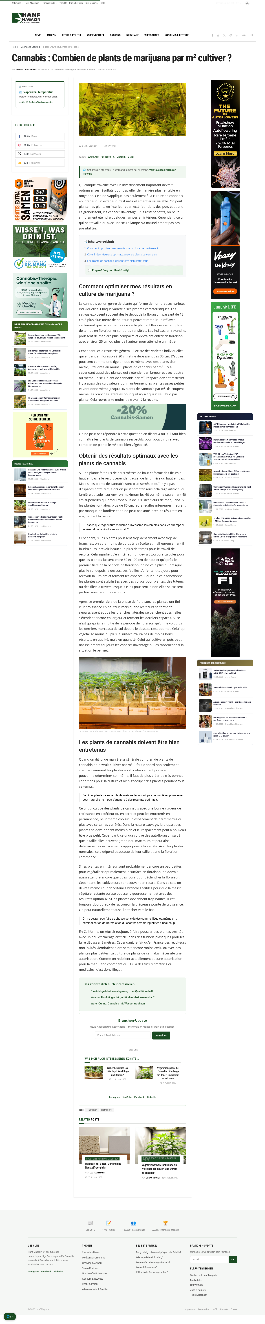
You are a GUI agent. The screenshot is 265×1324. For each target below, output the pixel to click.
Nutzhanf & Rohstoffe (94, 1273)
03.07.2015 (47, 69)
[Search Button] (252, 35)
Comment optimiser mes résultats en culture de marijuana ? (122, 248)
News (38, 35)
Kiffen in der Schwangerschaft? (152, 1272)
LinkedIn (121, 156)
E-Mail (131, 156)
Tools (102, 3)
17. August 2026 (94, 1177)
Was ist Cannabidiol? (146, 1267)
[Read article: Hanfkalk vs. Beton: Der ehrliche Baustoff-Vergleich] (104, 1145)
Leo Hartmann (97, 1173)
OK (233, 1259)
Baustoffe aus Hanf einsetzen (102, 1159)
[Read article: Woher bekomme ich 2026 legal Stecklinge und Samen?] (94, 1072)
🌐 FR (9, 1316)
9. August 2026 (169, 1083)
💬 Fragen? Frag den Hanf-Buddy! (108, 270)
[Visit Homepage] (26, 18)
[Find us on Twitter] (224, 35)
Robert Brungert (26, 69)
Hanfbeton (92, 1110)
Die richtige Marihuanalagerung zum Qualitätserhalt (122, 991)
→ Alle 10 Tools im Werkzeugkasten (36, 102)
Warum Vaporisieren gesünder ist (153, 1262)
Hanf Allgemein (32, 3)
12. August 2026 (118, 1079)
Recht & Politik (71, 35)
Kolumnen (16, 3)
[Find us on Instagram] (218, 35)
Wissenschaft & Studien (95, 1289)
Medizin (51, 35)
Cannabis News (91, 1252)
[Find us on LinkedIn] (237, 35)
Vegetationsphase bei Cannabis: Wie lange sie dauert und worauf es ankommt (159, 1169)
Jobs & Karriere (198, 1290)
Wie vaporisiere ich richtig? (149, 1257)
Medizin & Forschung (93, 1257)
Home (15, 47)
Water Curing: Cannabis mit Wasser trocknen (118, 1003)
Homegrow (106, 1110)
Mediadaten (196, 1280)
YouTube (127, 1097)
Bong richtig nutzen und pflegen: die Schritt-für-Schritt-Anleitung (159, 1252)
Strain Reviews (76, 3)
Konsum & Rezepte (92, 1278)
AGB (215, 1309)
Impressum (190, 1309)
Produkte (63, 3)
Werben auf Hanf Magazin (203, 1275)
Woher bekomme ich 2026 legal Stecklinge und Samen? (117, 1071)
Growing (115, 35)
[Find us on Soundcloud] (244, 35)
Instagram (114, 1097)
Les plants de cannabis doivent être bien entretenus (117, 260)
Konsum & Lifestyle (177, 35)
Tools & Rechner (198, 1294)
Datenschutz (204, 1309)
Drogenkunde (49, 3)
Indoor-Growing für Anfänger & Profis (61, 47)
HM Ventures (197, 1285)
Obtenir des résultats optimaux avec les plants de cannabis (122, 254)
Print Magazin (91, 3)
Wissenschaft (95, 35)
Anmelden (161, 1035)
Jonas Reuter (153, 1178)
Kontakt (224, 1309)
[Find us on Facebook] (212, 35)
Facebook (106, 156)
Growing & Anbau (92, 1263)
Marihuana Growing (30, 47)
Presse (234, 1309)
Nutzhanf (132, 35)
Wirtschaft (151, 35)
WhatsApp (93, 156)
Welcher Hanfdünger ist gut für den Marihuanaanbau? (122, 997)
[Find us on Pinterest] (230, 35)
